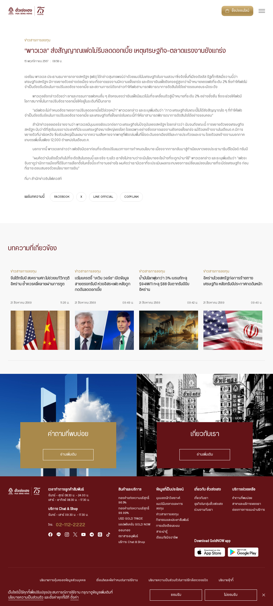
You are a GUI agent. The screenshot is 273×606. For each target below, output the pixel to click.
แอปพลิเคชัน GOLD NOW (134, 524)
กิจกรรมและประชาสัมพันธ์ (172, 519)
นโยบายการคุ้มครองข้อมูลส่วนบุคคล (63, 580)
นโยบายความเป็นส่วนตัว (25, 597)
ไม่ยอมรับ (231, 595)
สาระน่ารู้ (161, 531)
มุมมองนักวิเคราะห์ (168, 498)
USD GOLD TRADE (130, 518)
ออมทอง (124, 530)
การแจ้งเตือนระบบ (168, 525)
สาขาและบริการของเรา (246, 503)
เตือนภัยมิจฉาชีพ (167, 537)
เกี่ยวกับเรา (201, 498)
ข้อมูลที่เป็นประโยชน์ (170, 489)
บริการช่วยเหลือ (243, 489)
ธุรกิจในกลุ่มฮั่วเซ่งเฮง (208, 503)
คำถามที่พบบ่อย (242, 498)
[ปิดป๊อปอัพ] (263, 595)
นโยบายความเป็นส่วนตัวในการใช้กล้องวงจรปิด (178, 580)
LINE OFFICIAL (103, 197)
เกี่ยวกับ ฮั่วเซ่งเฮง (207, 489)
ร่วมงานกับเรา (203, 509)
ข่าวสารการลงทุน (167, 514)
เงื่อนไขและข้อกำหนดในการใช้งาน (117, 580)
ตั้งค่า (74, 597)
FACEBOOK (61, 197)
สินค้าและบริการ (130, 489)
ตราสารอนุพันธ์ (128, 536)
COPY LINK (131, 197)
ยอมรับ (176, 595)
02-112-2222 (71, 524)
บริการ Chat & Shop (131, 542)
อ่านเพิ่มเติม (68, 454)
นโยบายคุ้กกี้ (226, 580)
